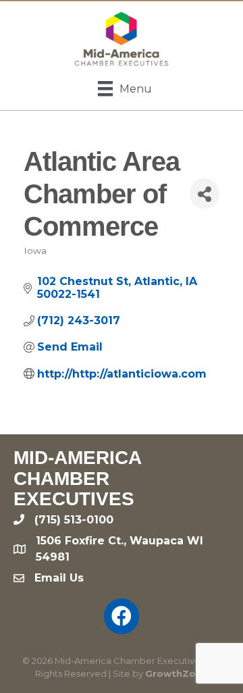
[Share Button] (204, 193)
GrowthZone (176, 673)
